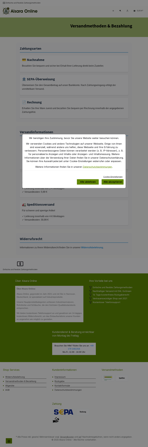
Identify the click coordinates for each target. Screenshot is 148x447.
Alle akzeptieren (112, 181)
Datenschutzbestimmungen (97, 166)
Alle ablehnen (88, 181)
